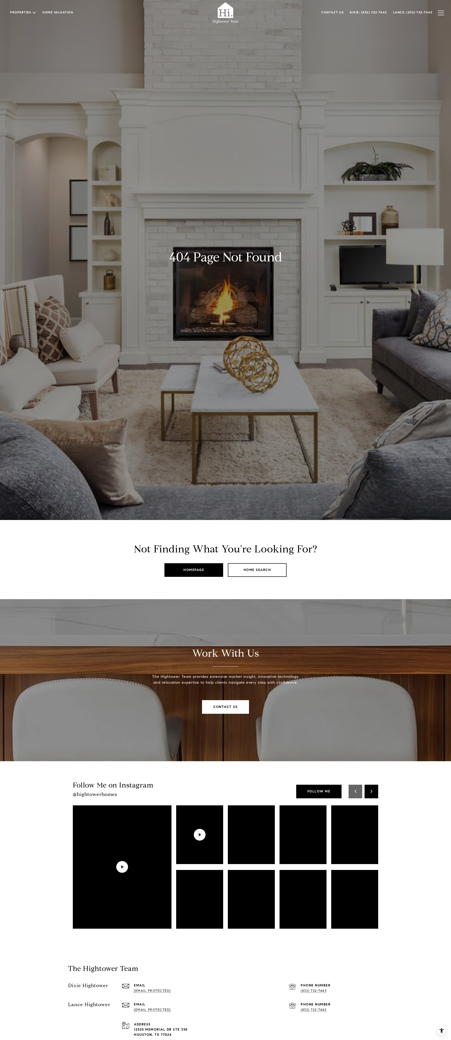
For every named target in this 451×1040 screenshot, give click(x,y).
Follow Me (318, 791)
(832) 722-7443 (314, 991)
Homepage (193, 570)
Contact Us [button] (225, 707)
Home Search (257, 570)
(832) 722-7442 (314, 1010)
